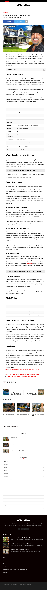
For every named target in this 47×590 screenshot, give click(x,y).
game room (29, 263)
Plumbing (5, 499)
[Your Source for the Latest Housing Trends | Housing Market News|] (23, 5)
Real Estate (6, 502)
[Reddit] (2, 77)
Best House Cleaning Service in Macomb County (20, 450)
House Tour (5, 12)
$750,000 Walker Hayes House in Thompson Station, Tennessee (21, 376)
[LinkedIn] (2, 71)
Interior (5, 485)
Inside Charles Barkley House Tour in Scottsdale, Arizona (22, 444)
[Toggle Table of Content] (43, 69)
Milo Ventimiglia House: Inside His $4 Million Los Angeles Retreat (21, 372)
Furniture (5, 470)
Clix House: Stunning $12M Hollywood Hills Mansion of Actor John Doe (22, 369)
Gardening (6, 473)
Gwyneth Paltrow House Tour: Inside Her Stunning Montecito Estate (38, 414)
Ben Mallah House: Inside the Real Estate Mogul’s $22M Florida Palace (31, 393)
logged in (9, 426)
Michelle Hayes (5, 17)
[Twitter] (2, 61)
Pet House (6, 496)
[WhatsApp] (2, 74)
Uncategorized (6, 508)
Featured (5, 467)
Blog (3, 563)
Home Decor (6, 476)
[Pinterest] (2, 64)
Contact (4, 566)
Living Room (6, 491)
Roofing (5, 505)
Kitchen (5, 488)
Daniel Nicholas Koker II (21, 109)
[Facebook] (2, 58)
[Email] (2, 68)
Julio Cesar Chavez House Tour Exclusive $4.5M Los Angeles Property (22, 374)
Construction (6, 464)
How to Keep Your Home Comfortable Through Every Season (23, 438)
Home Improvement (8, 479)
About (4, 560)
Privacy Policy (5, 572)
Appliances (6, 461)
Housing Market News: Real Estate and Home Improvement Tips (15, 569)
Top (43, 587)
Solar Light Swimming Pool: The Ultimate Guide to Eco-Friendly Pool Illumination (16, 393)
